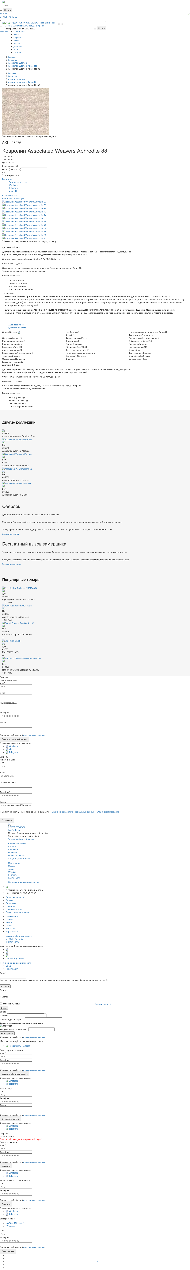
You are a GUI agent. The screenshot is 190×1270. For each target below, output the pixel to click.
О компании (19, 31)
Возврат (17, 43)
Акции (16, 34)
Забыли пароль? (103, 1003)
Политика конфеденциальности (23, 882)
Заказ (16, 40)
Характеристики (16, 324)
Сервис (17, 37)
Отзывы (12, 871)
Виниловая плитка (17, 843)
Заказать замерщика (12, 563)
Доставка (18, 46)
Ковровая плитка (16, 855)
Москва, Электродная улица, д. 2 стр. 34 (24, 25)
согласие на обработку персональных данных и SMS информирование (84, 811)
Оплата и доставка (15, 958)
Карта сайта (14, 877)
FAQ (16, 49)
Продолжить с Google (19, 1045)
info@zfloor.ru (14, 830)
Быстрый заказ (9, 195)
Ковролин (13, 852)
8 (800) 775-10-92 (8, 16)
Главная (12, 56)
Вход (8, 965)
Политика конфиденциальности (15, 962)
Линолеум (13, 849)
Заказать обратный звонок (42, 22)
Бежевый (74, 332)
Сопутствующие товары (19, 858)
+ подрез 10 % (12, 175)
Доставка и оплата (17, 327)
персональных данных (34, 735)
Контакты (18, 52)
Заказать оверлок (10, 533)
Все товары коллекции (13, 198)
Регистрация (12, 968)
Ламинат (12, 846)
